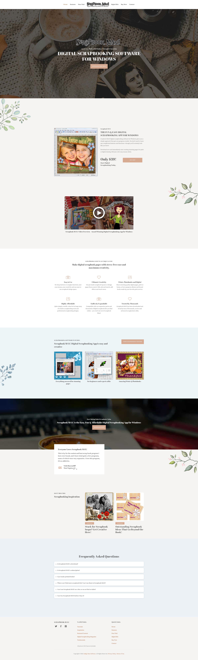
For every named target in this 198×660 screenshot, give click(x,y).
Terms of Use (120, 654)
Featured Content (82, 633)
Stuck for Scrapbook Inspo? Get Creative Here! (96, 529)
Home (65, 4)
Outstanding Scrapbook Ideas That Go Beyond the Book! (129, 529)
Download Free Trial (99, 66)
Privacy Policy (112, 654)
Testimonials (81, 640)
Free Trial (81, 4)
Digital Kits (114, 4)
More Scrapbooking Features (132, 341)
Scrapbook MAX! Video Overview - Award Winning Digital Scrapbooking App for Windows (99, 232)
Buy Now (124, 4)
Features (73, 4)
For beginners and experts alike (99, 381)
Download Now (99, 427)
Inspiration (89, 523)
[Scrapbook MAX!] (97, 4)
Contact (132, 4)
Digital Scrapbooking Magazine (86, 637)
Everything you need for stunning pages (68, 382)
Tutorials (80, 627)
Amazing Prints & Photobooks (130, 381)
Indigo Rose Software (90, 654)
